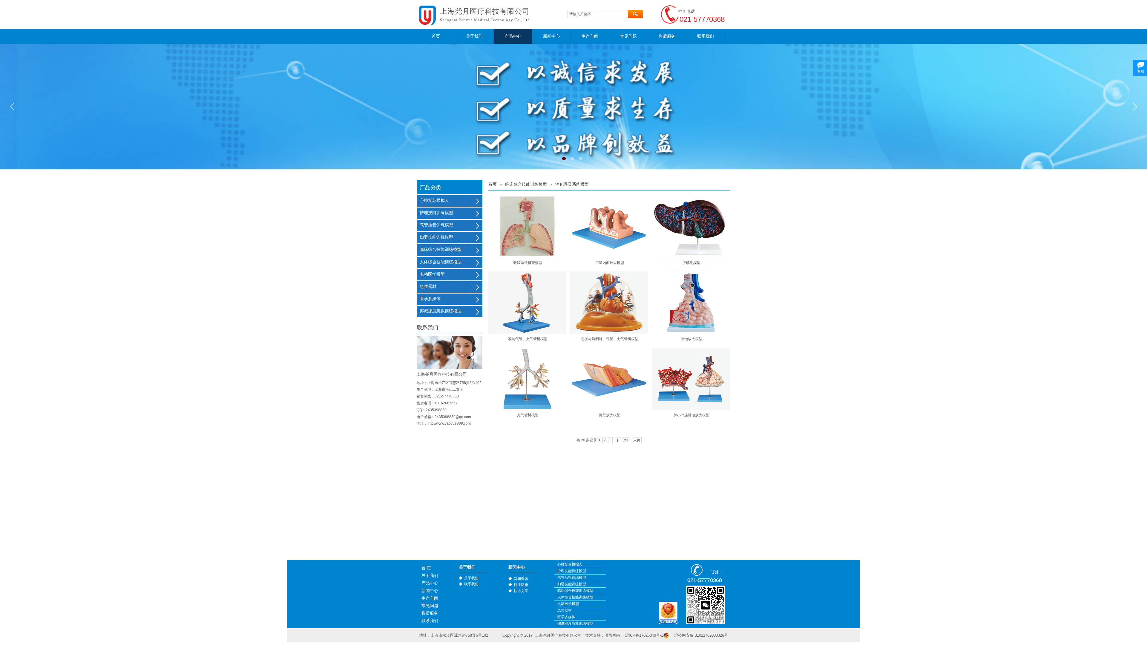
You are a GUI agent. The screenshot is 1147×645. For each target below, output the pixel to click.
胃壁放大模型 (609, 415)
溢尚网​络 (612, 635)
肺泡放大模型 (691, 339)
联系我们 (705, 36)
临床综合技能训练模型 (526, 184)
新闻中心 (551, 36)
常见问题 (628, 36)
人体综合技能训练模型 (440, 262)
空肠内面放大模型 (609, 263)
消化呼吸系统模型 (572, 184)
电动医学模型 (432, 274)
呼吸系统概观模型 (527, 263)
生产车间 (590, 36)
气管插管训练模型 (436, 225)
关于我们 (474, 36)
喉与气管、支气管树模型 (528, 339)
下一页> (622, 440)
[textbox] (598, 14)
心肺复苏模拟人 (434, 200)
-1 (644, 635)
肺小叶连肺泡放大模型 (691, 415)
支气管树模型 (528, 415)
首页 (436, 36)
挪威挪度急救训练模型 (440, 311)
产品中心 (513, 36)
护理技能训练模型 (436, 213)
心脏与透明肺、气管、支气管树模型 (609, 339)
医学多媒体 (430, 299)
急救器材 (428, 286)
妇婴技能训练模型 (436, 237)
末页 (636, 440)
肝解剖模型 (691, 263)
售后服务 (667, 36)
